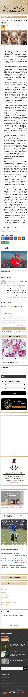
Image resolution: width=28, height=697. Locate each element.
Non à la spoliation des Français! (13, 359)
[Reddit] (19, 238)
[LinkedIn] (15, 238)
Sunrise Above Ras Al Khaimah (10, 553)
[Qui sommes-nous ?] (11, 625)
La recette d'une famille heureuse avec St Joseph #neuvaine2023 (13, 452)
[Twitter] (3, 238)
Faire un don (6, 595)
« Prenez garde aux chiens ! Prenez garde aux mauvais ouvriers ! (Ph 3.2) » (18, 660)
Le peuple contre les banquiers (17, 636)
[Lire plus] (17, 362)
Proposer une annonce (14, 577)
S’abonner (5, 597)
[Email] (3, 242)
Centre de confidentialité (9, 607)
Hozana (14, 454)
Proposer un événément (14, 583)
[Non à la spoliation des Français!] (14, 356)
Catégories (5, 599)
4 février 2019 (23, 67)
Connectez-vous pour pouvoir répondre (16, 297)
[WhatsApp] (7, 242)
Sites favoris (5, 604)
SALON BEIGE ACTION (14, 336)
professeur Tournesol (12, 281)
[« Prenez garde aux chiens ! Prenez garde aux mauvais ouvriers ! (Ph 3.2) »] (5, 664)
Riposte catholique (10, 48)
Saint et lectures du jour (9, 602)
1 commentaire (9, 28)
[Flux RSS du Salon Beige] (15, 625)
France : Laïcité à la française (8, 16)
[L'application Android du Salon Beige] (17, 625)
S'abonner (4, 680)
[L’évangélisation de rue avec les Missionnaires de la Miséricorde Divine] (14, 267)
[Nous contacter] (12, 625)
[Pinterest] (11, 238)
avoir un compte (10, 306)
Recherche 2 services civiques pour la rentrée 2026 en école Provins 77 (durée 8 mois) (13, 567)
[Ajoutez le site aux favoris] (14, 625)
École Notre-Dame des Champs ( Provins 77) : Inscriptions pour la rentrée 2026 (13, 559)
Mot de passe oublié (21, 325)
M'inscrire (24, 331)
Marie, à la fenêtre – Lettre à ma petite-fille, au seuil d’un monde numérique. (17, 645)
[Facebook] (7, 238)
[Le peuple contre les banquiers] (5, 641)
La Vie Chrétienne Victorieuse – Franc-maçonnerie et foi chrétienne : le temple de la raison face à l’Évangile (18, 653)
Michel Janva (10, 25)
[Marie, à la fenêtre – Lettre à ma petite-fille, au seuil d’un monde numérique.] (5, 649)
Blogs (4, 592)
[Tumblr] (23, 238)
